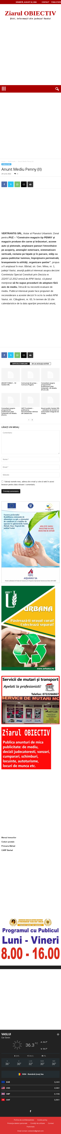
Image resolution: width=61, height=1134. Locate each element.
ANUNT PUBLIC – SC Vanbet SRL (8, 384)
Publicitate (56, 2)
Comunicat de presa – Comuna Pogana (29, 384)
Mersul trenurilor (8, 838)
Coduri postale (7, 842)
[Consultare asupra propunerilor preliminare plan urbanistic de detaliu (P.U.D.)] (10, 400)
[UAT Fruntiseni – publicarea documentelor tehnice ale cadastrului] (30, 400)
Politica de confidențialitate (24, 1120)
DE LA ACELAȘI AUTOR (40, 364)
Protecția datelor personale (17, 1123)
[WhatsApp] (17, 184)
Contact (45, 2)
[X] (11, 184)
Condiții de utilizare (37, 1123)
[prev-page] (28, 419)
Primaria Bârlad (8, 846)
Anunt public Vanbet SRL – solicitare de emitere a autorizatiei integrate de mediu (50, 410)
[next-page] (32, 419)
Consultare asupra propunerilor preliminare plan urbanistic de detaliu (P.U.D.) (9, 411)
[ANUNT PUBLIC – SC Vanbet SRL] (10, 375)
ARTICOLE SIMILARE (20, 364)
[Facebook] (4, 184)
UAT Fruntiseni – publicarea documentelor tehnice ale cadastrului (29, 410)
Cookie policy (42, 1120)
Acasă (3, 161)
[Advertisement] (30, 53)
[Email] (24, 184)
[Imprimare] (30, 184)
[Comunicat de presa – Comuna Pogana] (30, 375)
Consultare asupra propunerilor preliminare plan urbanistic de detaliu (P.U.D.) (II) (49, 386)
